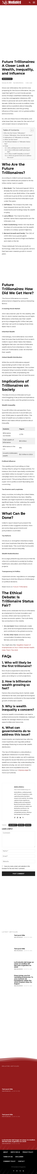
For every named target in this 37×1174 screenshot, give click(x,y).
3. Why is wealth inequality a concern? (18, 153)
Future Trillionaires (20, 587)
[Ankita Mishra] (8, 801)
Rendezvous (7, 78)
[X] (23, 817)
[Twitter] (20, 1171)
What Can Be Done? (11, 139)
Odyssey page (23, 770)
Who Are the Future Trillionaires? (14, 133)
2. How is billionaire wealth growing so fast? (18, 151)
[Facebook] (14, 817)
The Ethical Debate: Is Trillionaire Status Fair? (17, 143)
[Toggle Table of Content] (31, 130)
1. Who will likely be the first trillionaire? (18, 148)
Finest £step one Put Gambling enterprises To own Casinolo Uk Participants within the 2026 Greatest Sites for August (23, 980)
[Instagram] (17, 817)
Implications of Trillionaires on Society (16, 137)
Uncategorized (18, 937)
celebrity (13, 825)
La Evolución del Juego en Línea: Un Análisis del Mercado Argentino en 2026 (24, 964)
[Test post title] (7, 940)
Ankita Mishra (19, 83)
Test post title (19, 935)
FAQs (6, 146)
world (28, 825)
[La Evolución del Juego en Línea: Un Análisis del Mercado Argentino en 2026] (7, 966)
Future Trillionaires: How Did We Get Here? (18, 135)
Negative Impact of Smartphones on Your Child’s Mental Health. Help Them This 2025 (18, 647)
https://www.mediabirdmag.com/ (22, 789)
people (21, 825)
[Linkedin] (20, 817)
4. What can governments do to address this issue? (19, 156)
